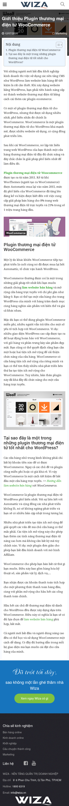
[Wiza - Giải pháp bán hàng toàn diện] (33, 801)
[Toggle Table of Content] (57, 45)
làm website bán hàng (38, 619)
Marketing (61, 33)
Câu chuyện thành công (17, 749)
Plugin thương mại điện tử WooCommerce (34, 50)
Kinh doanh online (13, 738)
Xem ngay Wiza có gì (34, 698)
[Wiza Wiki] (34, 4)
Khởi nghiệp (10, 743)
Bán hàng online (12, 732)
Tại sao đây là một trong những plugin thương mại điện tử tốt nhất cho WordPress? (32, 58)
